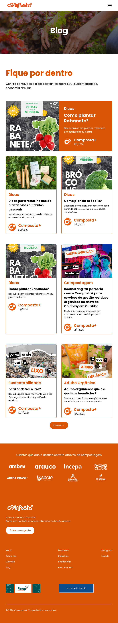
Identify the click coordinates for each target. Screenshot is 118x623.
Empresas (63, 550)
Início (9, 550)
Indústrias (63, 556)
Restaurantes (65, 567)
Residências (64, 561)
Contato (10, 561)
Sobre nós (11, 556)
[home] (19, 5)
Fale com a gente (20, 530)
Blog (8, 567)
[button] (109, 5)
